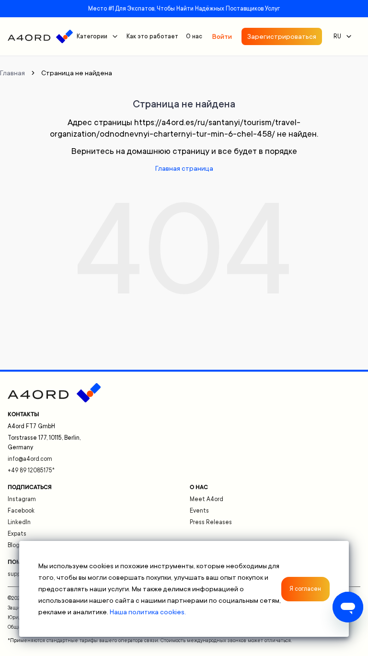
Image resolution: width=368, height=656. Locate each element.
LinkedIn (19, 522)
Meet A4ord (206, 499)
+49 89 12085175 (31, 470)
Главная (12, 73)
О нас (194, 36)
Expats (17, 533)
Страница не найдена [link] (76, 73)
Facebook (21, 510)
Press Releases (211, 522)
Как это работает (152, 36)
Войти (222, 36)
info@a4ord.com (30, 459)
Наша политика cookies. (148, 612)
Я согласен (305, 589)
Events (199, 510)
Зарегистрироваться (281, 36)
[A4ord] (40, 36)
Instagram (22, 499)
